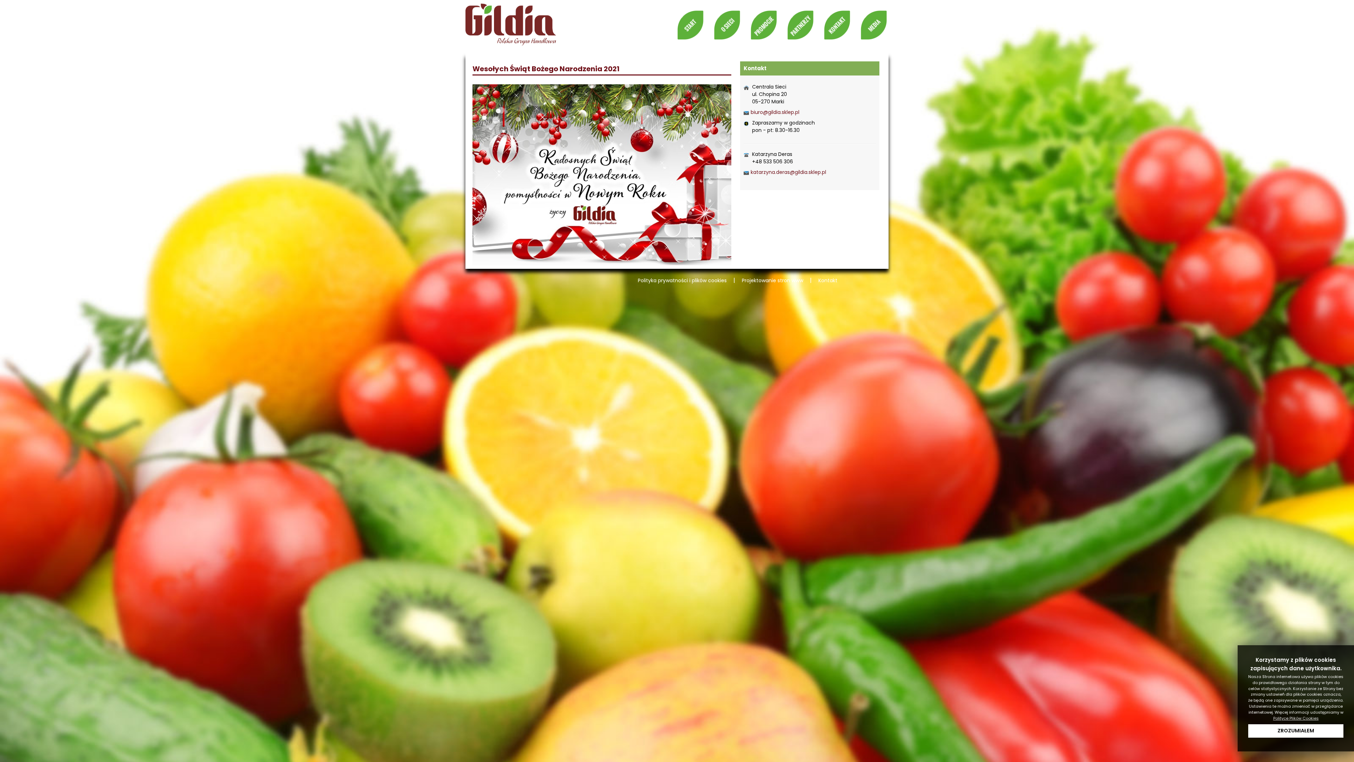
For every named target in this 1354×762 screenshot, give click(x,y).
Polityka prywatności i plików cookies (682, 280)
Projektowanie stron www (772, 280)
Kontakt (827, 280)
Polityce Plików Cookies (1296, 718)
